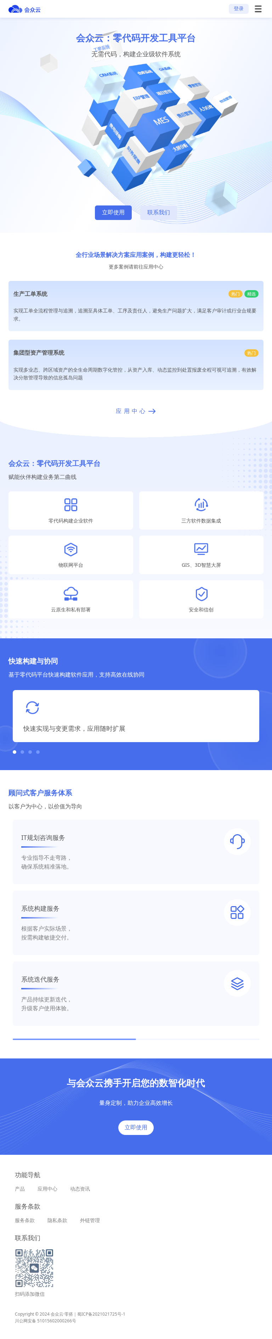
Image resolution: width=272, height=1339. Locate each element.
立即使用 (113, 212)
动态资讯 (80, 1188)
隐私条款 (57, 1220)
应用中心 (47, 1188)
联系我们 (158, 212)
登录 (239, 8)
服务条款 (25, 1220)
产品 (20, 1188)
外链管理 (90, 1220)
